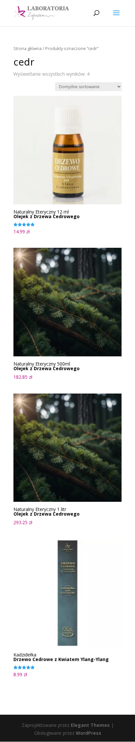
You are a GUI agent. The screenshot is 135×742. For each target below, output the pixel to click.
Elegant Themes (90, 725)
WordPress (88, 733)
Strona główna (27, 48)
